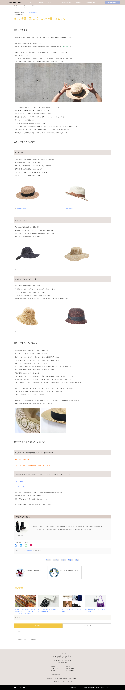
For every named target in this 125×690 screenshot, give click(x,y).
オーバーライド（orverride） (23, 487)
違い (77, 560)
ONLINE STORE (90, 2)
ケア (48, 560)
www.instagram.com (20, 331)
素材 (70, 560)
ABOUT (32, 2)
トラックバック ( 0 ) (87, 625)
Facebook (18, 687)
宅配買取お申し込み (66, 2)
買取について (51, 2)
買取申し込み (70, 668)
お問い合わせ (70, 670)
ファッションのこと (32, 12)
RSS (24, 687)
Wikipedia (65, 46)
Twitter (15, 687)
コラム (56, 560)
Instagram (21, 687)
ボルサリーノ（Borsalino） (23, 459)
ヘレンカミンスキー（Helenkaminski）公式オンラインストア (32, 465)
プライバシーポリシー (58, 681)
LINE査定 (78, 2)
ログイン (28, 639)
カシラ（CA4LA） (20, 481)
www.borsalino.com (69, 208)
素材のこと (29, 550)
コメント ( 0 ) (38, 625)
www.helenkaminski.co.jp (21, 208)
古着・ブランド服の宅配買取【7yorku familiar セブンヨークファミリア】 (93, 687)
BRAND (41, 2)
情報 (63, 560)
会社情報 (70, 681)
